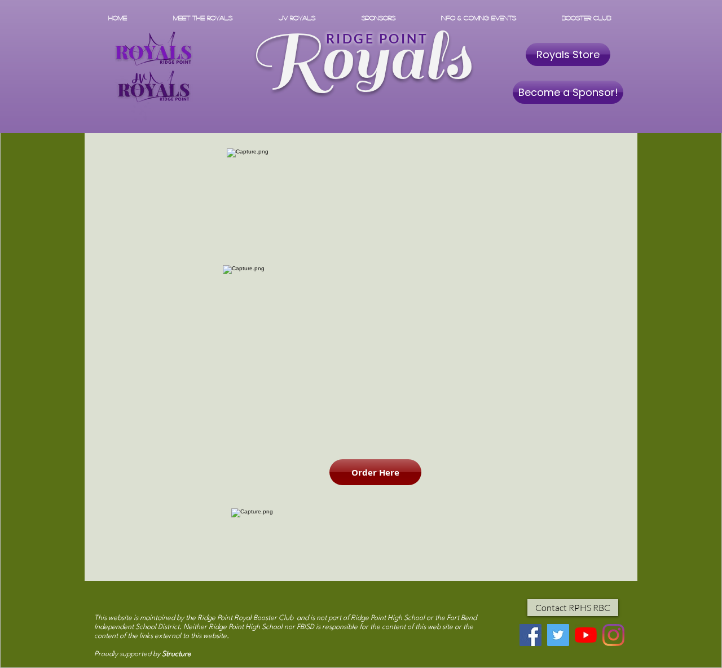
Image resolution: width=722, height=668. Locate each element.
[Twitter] (558, 635)
